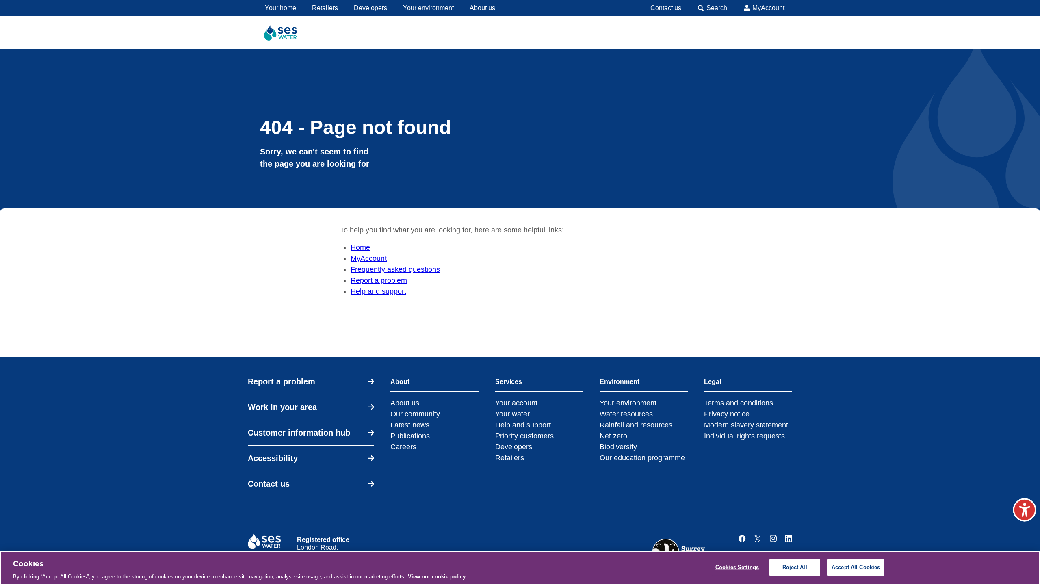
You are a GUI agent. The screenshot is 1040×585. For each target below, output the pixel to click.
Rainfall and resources (636, 425)
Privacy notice (727, 414)
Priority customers (524, 436)
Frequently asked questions (395, 269)
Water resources (626, 414)
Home (360, 247)
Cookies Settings (737, 567)
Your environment (628, 403)
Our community (415, 414)
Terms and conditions (738, 403)
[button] (1024, 510)
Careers (403, 447)
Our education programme (642, 458)
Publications (410, 436)
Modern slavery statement (746, 425)
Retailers (509, 458)
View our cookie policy (437, 577)
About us (404, 403)
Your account (516, 403)
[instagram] (773, 539)
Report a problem (379, 280)
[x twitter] (757, 539)
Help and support (378, 291)
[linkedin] (788, 539)
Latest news (409, 425)
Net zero (613, 436)
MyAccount (369, 258)
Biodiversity (618, 447)
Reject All (794, 567)
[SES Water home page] (284, 32)
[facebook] (742, 539)
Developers (513, 447)
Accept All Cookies (856, 567)
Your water (512, 414)
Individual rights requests (744, 436)
